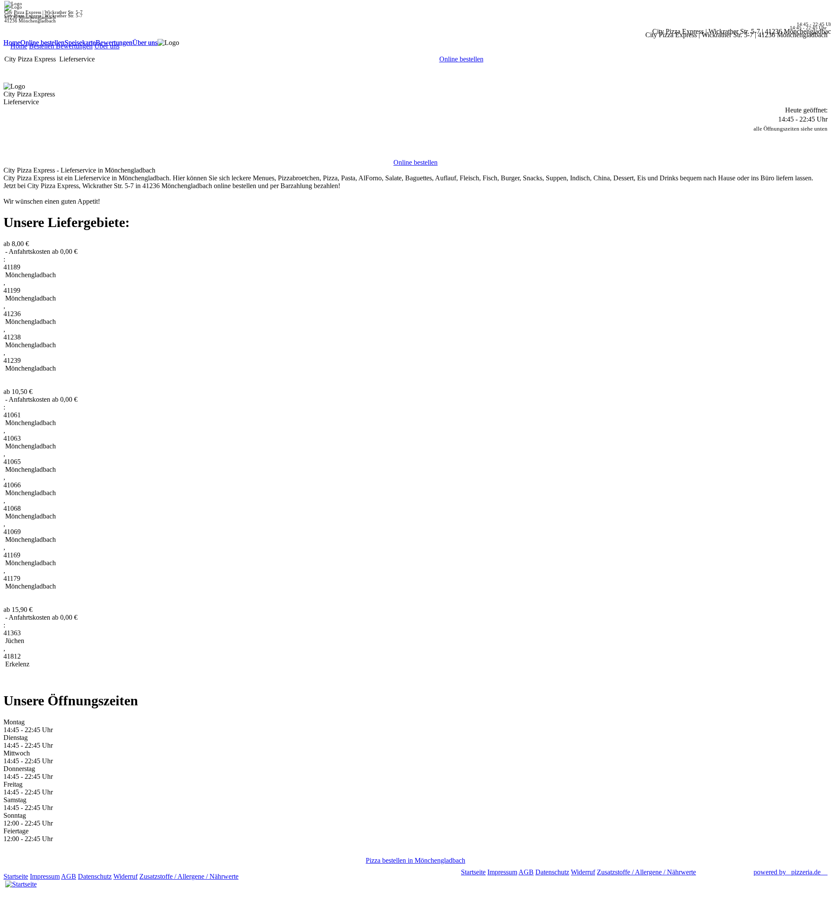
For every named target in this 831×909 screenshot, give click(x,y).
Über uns (145, 42)
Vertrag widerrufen (266, 876)
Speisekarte (80, 42)
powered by (787, 872)
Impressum (45, 876)
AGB (68, 876)
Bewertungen (114, 42)
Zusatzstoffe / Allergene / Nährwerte (188, 876)
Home (11, 42)
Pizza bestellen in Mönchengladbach (415, 860)
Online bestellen (42, 42)
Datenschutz (95, 876)
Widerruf (125, 876)
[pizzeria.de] (20, 882)
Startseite (15, 876)
